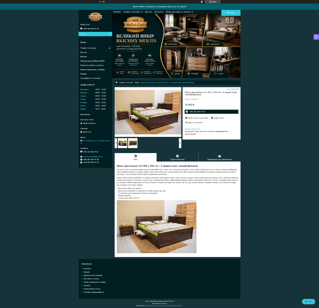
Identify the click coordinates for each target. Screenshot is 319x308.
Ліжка (137, 82)
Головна (117, 12)
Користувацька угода (92, 289)
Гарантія (87, 285)
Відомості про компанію (93, 275)
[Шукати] (110, 34)
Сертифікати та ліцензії (90, 78)
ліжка (192, 169)
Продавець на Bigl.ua (159, 303)
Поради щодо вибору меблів (92, 61)
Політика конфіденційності (94, 292)
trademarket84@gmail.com (93, 157)
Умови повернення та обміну (92, 70)
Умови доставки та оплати (178, 12)
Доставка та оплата (91, 279)
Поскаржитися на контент (154, 306)
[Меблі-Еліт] (95, 17)
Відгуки (83, 56)
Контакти (159, 12)
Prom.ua (171, 301)
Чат (310, 302)
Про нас (148, 12)
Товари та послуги (131, 12)
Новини (83, 74)
